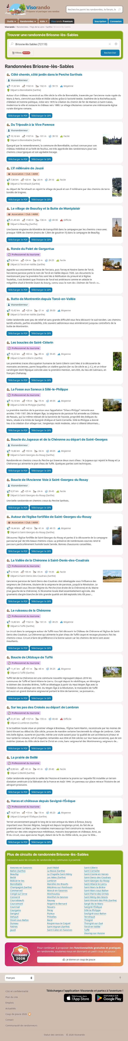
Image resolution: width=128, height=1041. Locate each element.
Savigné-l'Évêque (93, 906)
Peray (50, 910)
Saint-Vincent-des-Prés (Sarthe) (100, 900)
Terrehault (89, 916)
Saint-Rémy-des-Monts (96, 897)
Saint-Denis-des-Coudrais (97, 877)
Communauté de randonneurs (21, 1025)
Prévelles (52, 916)
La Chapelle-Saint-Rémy (59, 874)
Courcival (15, 906)
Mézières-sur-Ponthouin (59, 887)
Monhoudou (53, 893)
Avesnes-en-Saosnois (21, 867)
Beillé (13, 877)
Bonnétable (16, 883)
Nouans (51, 906)
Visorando (10, 27)
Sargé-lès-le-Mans (93, 903)
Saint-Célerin (91, 867)
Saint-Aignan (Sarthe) (58, 926)
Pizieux (50, 913)
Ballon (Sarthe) (17, 870)
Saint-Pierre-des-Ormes (96, 893)
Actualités (10, 1008)
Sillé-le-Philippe (92, 910)
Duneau (14, 923)
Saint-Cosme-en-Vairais (96, 874)
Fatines (14, 926)
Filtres (22, 52)
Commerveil (16, 890)
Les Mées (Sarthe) (56, 877)
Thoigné (88, 920)
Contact (9, 1019)
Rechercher (110, 52)
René (49, 920)
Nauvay (51, 900)
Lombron (52, 880)
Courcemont (16, 903)
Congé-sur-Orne (18, 893)
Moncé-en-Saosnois (57, 890)
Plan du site (11, 997)
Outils (10, 21)
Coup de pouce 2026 (16, 1014)
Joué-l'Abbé (53, 867)
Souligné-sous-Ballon (95, 913)
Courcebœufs (17, 900)
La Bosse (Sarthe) (56, 870)
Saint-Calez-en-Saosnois (59, 929)
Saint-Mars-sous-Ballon (96, 890)
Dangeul (14, 913)
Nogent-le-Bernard (57, 903)
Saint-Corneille (92, 870)
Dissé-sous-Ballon (19, 920)
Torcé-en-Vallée (92, 926)
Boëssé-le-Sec (17, 880)
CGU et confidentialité (16, 991)
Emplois (9, 1002)
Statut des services (54, 1034)
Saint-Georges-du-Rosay (96, 880)
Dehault (14, 916)
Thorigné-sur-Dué (93, 923)
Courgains (15, 910)
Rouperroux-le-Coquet (58, 923)
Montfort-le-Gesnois (57, 897)
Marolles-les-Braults (57, 883)
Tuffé (86, 929)
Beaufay (14, 874)
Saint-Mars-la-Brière (94, 887)
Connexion (116, 21)
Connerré (15, 897)
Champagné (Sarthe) (21, 887)
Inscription (100, 21)
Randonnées (27, 21)
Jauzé (13, 929)
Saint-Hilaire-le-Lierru (95, 883)
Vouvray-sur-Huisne (94, 933)
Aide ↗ (43, 21)
